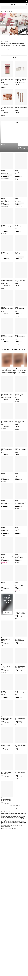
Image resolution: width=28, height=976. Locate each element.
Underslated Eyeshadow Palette (7, 337)
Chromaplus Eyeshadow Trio (20, 172)
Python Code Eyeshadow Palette (7, 693)
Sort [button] (20, 54)
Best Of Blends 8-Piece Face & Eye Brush (6, 395)
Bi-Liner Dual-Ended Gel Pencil (7, 422)
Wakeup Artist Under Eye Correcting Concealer (21, 502)
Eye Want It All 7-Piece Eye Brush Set (20, 200)
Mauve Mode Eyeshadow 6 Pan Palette (7, 309)
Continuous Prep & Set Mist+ (20, 719)
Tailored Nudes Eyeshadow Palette (6, 254)
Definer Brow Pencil (6, 745)
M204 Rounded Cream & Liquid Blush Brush (20, 667)
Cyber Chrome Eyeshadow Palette (19, 640)
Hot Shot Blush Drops (20, 772)
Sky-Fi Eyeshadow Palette (19, 529)
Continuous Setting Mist (7, 280)
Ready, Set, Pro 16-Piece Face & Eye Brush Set (20, 80)
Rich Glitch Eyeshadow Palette (6, 450)
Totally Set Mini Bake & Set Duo (6, 667)
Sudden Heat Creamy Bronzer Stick (20, 422)
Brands (6, 11)
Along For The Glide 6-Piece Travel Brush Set (20, 281)
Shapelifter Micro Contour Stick (5, 529)
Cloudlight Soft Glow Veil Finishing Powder (21, 556)
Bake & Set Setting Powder (5, 640)
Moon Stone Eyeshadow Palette (20, 450)
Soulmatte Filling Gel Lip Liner (7, 556)
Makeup (10, 50)
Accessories (4, 50)
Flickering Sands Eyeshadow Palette (6, 200)
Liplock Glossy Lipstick (6, 475)
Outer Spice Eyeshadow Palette (20, 227)
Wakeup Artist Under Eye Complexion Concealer (21, 612)
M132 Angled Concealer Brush (20, 475)
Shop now (7, 612)
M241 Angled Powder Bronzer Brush (6, 773)
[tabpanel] (14, 431)
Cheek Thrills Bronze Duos (19, 309)
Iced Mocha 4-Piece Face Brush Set (21, 108)
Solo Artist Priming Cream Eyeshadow (19, 584)
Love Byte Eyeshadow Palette (20, 693)
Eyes (10, 35)
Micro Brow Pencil (5, 584)
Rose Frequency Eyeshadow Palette (6, 502)
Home (2, 11)
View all (18, 805)
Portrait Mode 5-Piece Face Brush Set (6, 172)
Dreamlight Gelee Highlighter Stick (19, 395)
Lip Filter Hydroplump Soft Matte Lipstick (20, 337)
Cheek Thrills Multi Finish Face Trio (7, 80)
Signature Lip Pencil (6, 226)
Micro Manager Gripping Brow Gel (20, 746)
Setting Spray (21, 35)
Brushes (1, 35)
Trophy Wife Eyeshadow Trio (7, 108)
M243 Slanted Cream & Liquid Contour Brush (6, 800)
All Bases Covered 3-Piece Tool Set (20, 254)
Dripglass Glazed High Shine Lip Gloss (6, 719)
